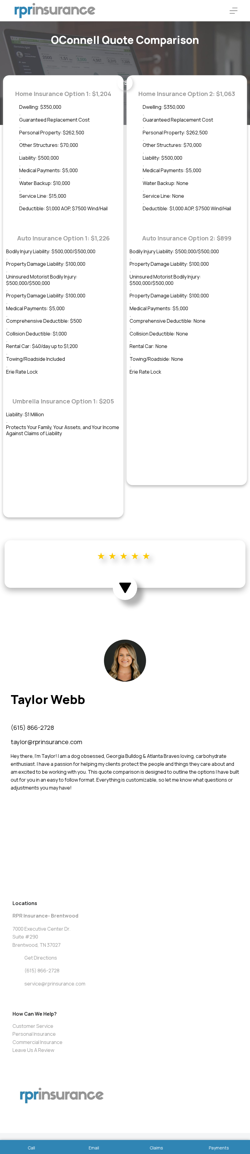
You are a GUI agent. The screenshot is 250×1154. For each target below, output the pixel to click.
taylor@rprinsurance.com (46, 742)
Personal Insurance (34, 1034)
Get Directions (40, 957)
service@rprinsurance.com (54, 983)
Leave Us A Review (33, 1050)
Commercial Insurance (37, 1042)
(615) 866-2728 (32, 727)
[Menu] (234, 11)
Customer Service (32, 1026)
